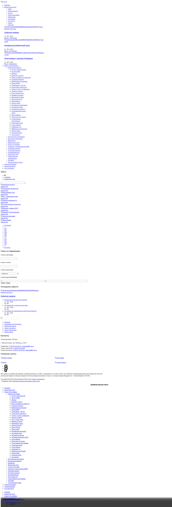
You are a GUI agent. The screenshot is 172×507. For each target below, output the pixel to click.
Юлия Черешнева (10, 64)
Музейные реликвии (18, 431)
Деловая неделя (13, 471)
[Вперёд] (5, 246)
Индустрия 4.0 (16, 425)
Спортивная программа (19, 443)
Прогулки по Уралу (18, 441)
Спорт (10, 13)
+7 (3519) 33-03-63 (18, 350)
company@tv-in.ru (28, 346)
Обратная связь (10, 326)
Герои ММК (15, 410)
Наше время (8, 499)
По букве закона (14, 473)
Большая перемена (15, 461)
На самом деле (16, 433)
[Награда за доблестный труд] (23, 40)
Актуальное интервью (16, 459)
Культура (11, 21)
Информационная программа (15, 300)
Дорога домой (16, 418)
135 (5, 244)
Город (10, 23)
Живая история (16, 421)
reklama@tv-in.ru (31, 350)
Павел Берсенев (10, 38)
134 (5, 242)
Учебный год (15, 449)
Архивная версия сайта (99, 385)
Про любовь (15, 439)
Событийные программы (17, 479)
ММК (10, 9)
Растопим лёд (13, 477)
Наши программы (10, 392)
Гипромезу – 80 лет (18, 412)
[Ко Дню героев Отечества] (11, 204)
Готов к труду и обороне (20, 416)
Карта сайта (8, 332)
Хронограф (15, 453)
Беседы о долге (16, 402)
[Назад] (5, 227)
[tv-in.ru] (4, 2)
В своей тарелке (17, 406)
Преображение (13, 475)
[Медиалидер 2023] (8, 192)
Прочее (11, 25)
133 (5, 241)
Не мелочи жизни (17, 435)
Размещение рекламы (12, 324)
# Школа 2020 (16, 455)
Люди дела (15, 429)
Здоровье (11, 19)
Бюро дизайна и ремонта (20, 404)
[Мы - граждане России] (9, 196)
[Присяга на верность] (9, 200)
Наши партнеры (10, 330)
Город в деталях (13, 467)
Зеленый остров (17, 423)
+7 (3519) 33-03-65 (19, 348)
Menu (4, 171)
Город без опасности (18, 414)
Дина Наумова (11, 503)
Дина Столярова (10, 51)
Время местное (10, 29)
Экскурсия (14, 457)
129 (5, 234)
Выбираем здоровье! (18, 408)
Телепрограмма (10, 485)
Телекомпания (9, 487)
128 (5, 232)
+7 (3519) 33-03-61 (15, 346)
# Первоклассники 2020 (19, 437)
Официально (13, 11)
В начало (7, 225)
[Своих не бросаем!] (8, 216)
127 (5, 230)
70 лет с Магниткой (18, 396)
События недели (11, 32)
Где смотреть (9, 489)
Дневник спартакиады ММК (18, 469)
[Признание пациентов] (9, 189)
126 (5, 229)
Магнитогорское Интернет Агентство (26, 381)
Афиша (13, 400)
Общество (11, 17)
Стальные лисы (16, 445)
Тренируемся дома (14, 483)
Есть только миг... (17, 420)
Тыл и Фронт (16, 447)
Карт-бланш (15, 427)
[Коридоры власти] (8, 185)
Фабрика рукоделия (18, 451)
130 (5, 235)
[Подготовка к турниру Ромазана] (24, 53)
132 (5, 239)
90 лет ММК (15, 398)
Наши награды (10, 328)
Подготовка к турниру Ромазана (18, 58)
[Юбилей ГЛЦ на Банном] (10, 212)
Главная (7, 388)
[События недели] (23, 27)
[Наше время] (6, 220)
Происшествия (13, 15)
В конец (7, 247)
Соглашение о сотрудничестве (16, 305)
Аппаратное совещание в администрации (20, 311)
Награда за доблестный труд (17, 45)
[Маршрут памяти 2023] (9, 208)
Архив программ (14, 394)
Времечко (11, 463)
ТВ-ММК (11, 481)
